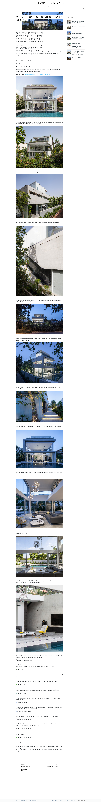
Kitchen (58, 8)
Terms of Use (54, 800)
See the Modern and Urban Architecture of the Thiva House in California (78, 39)
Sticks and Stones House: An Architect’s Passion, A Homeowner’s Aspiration (78, 53)
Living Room (35, 8)
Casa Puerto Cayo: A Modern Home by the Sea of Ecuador (78, 33)
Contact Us (73, 800)
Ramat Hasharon (45, 754)
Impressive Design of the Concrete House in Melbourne (37, 74)
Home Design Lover (50, 3)
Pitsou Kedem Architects (35, 745)
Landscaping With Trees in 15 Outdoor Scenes (77, 58)
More (78, 8)
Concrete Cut (23, 754)
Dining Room (43, 8)
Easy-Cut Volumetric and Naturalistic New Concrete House (35, 477)
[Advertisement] (55, 40)
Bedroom (51, 8)
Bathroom (64, 8)
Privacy (60, 800)
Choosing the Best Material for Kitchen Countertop (78, 22)
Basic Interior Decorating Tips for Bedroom (78, 27)
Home (20, 8)
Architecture (27, 8)
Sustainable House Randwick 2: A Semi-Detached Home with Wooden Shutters (76, 45)
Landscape (71, 8)
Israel (28, 754)
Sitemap (66, 800)
